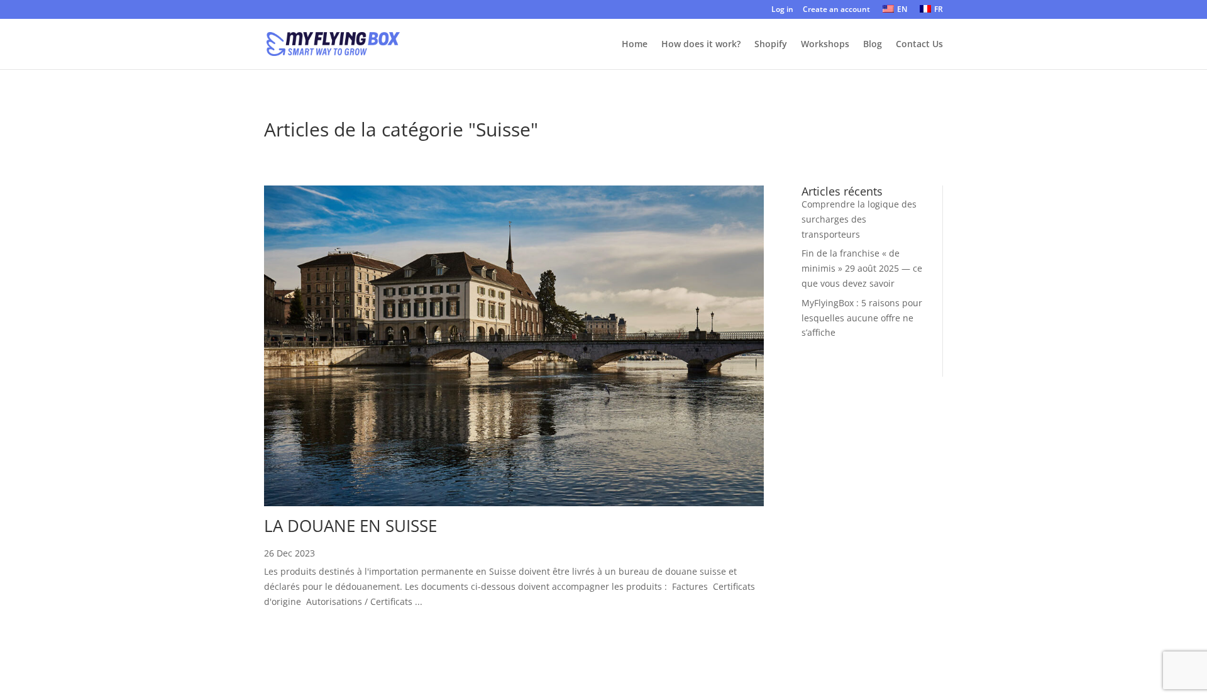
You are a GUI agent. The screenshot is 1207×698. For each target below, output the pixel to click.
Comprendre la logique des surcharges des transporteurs (859, 219)
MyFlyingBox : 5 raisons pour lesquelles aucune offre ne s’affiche (862, 318)
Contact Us (919, 45)
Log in (782, 10)
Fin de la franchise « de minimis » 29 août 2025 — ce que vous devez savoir (862, 268)
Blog (872, 45)
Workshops (825, 45)
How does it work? (701, 45)
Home (635, 45)
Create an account (836, 10)
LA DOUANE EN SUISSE (350, 525)
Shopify (770, 45)
